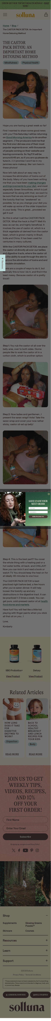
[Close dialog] (49, 494)
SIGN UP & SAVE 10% (38, 516)
